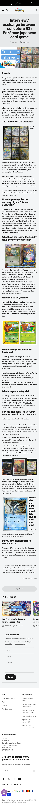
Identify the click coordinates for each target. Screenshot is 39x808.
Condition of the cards (29, 716)
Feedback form (7, 709)
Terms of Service (19, 644)
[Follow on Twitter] (8, 779)
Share (21, 589)
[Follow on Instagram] (14, 779)
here (33, 572)
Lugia (24, 486)
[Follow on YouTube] (19, 779)
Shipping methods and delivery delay (29, 705)
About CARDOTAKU (8, 698)
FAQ (3, 702)
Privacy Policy (8, 644)
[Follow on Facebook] (3, 779)
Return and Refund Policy (28, 699)
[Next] (36, 3)
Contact (4, 705)
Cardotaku (30, 491)
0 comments (25, 42)
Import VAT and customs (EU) (26, 721)
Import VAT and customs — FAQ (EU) (28, 727)
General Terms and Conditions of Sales (28, 711)
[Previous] (2, 3)
